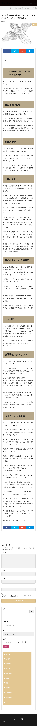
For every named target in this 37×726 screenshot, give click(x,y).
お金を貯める (9, 663)
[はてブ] (30, 51)
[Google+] (22, 51)
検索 (4, 609)
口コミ (7, 678)
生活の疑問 (9, 692)
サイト (3, 586)
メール (3, 578)
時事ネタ (8, 687)
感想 (7, 683)
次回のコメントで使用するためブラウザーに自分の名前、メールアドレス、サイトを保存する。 (18, 596)
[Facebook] (7, 51)
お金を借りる (9, 659)
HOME (5, 8)
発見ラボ (23, 719)
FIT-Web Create (14, 721)
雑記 (11, 8)
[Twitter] (14, 51)
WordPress (30, 721)
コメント (4, 552)
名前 (3, 570)
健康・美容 (9, 673)
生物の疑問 (9, 697)
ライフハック (9, 668)
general (8, 654)
